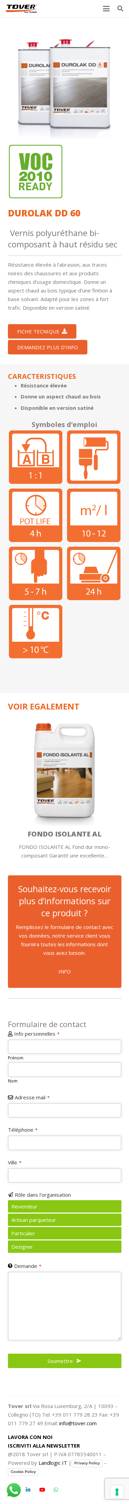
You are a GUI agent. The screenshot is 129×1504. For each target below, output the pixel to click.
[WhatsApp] (56, 1489)
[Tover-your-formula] (22, 8)
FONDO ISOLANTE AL (64, 834)
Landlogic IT (53, 1462)
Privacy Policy (87, 1463)
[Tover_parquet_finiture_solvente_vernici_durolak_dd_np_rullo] (93, 457)
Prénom (15, 1058)
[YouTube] (42, 1489)
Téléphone (22, 1129)
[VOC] (35, 171)
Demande (27, 1265)
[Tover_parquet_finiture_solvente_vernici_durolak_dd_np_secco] (35, 573)
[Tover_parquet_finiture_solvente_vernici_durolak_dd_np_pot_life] (35, 515)
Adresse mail (32, 1097)
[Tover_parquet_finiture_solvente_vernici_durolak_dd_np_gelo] (35, 631)
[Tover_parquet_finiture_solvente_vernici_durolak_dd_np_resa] (93, 515)
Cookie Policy (23, 1471)
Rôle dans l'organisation (43, 1194)
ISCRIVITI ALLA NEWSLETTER (44, 1445)
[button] (106, 8)
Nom (13, 1081)
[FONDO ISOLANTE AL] (64, 769)
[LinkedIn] (28, 1489)
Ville (14, 1162)
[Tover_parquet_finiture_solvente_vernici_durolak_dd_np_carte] (93, 573)
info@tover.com (78, 1423)
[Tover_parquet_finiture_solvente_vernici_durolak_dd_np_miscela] (35, 457)
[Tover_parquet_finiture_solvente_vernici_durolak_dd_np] (64, 82)
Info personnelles (37, 1033)
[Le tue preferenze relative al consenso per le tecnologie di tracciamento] (116, 1491)
